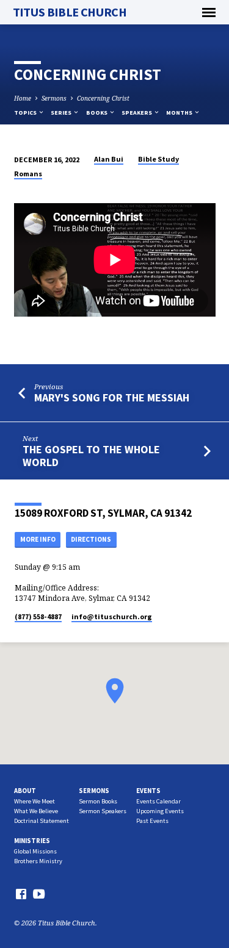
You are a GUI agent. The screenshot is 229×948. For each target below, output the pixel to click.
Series (62, 113)
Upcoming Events (160, 811)
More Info (38, 539)
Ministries (32, 840)
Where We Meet (34, 801)
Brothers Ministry (38, 861)
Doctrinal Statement (41, 821)
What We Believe (36, 811)
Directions (91, 539)
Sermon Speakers (102, 811)
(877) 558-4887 (38, 616)
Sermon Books (98, 801)
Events (148, 790)
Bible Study (158, 158)
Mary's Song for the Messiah (111, 397)
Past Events (152, 821)
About (25, 790)
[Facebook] (21, 893)
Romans (28, 173)
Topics (26, 113)
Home (22, 98)
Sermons (54, 98)
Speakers (137, 113)
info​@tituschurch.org (111, 616)
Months (180, 113)
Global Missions (35, 851)
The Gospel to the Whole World (91, 455)
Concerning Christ (103, 98)
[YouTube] (39, 893)
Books (97, 113)
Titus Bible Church (70, 12)
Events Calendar (158, 801)
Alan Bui (108, 158)
